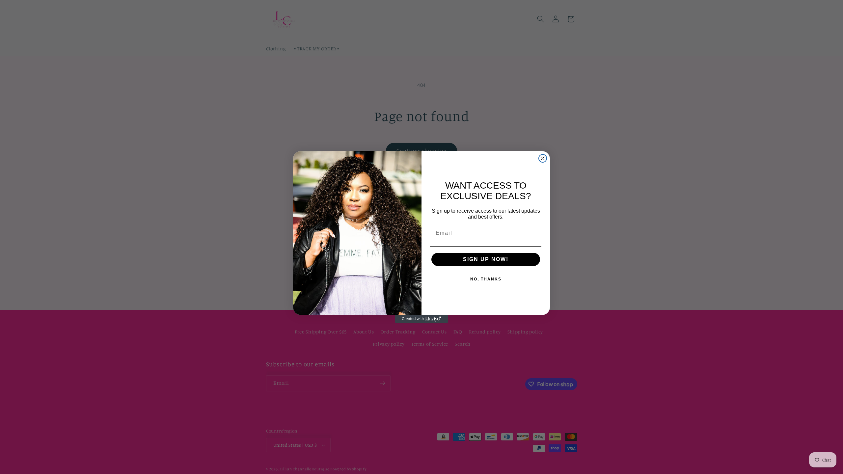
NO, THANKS (486, 279)
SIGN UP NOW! (485, 259)
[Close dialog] (543, 158)
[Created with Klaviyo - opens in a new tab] (421, 319)
